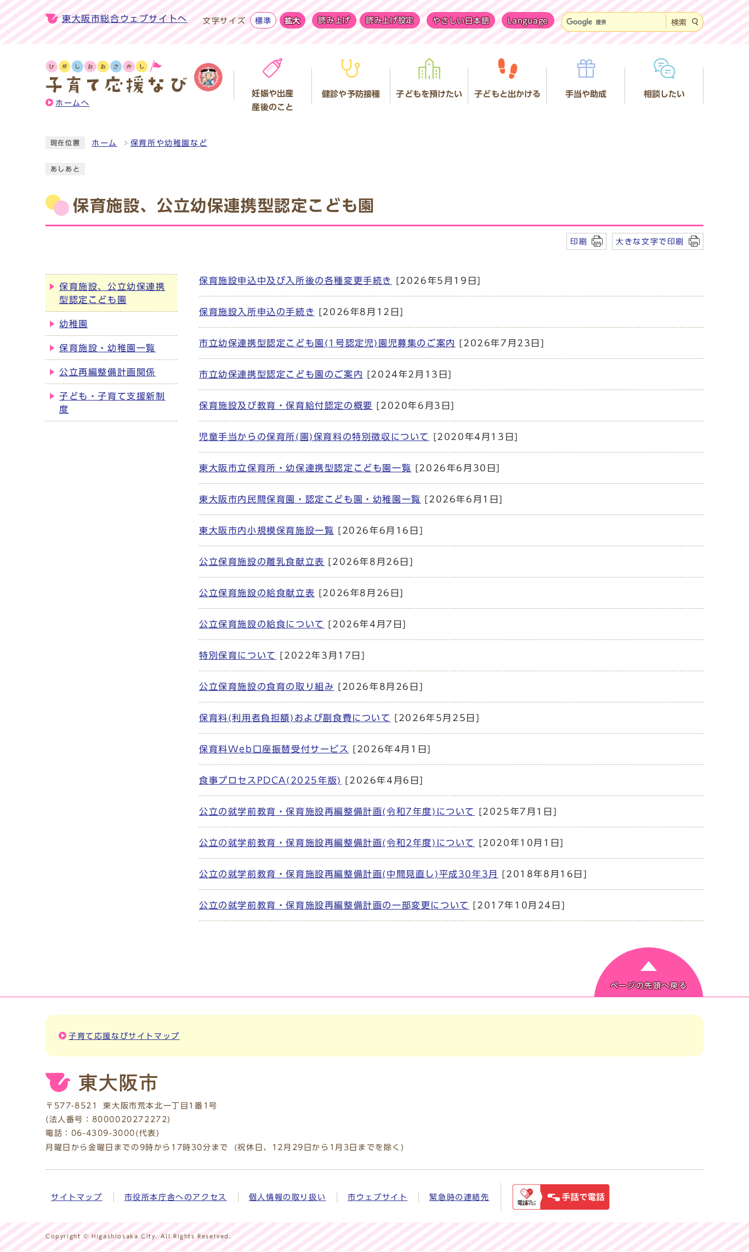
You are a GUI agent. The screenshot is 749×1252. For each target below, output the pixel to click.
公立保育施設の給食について (262, 624)
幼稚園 (73, 323)
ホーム (104, 143)
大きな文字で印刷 (650, 241)
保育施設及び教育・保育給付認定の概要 (286, 405)
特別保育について (237, 655)
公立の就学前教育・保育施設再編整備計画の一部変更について (334, 905)
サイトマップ (77, 1197)
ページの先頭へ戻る (648, 986)
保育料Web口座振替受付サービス (274, 749)
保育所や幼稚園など (168, 143)
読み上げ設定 (390, 20)
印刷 (578, 241)
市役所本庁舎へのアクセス (175, 1197)
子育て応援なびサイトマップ (124, 1036)
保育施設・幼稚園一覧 (107, 348)
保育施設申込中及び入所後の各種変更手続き (295, 280)
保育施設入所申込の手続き (257, 311)
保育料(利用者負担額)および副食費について (295, 717)
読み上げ (334, 20)
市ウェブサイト (377, 1197)
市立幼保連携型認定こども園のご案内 (281, 374)
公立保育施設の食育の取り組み (266, 686)
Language (528, 20)
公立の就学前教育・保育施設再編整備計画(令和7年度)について (337, 811)
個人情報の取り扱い (287, 1197)
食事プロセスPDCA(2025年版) (270, 780)
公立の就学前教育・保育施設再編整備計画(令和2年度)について (337, 842)
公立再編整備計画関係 (107, 372)
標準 (263, 20)
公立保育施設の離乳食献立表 (262, 561)
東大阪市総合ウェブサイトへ (125, 18)
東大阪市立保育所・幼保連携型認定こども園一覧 (305, 468)
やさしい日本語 (461, 20)
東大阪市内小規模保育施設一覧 (266, 530)
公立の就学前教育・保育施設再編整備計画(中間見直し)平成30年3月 (348, 874)
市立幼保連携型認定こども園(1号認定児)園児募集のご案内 (327, 343)
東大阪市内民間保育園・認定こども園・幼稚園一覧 (310, 499)
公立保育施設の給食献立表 (257, 592)
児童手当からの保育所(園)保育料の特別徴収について (314, 436)
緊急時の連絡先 (459, 1197)
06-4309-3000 (103, 1133)
